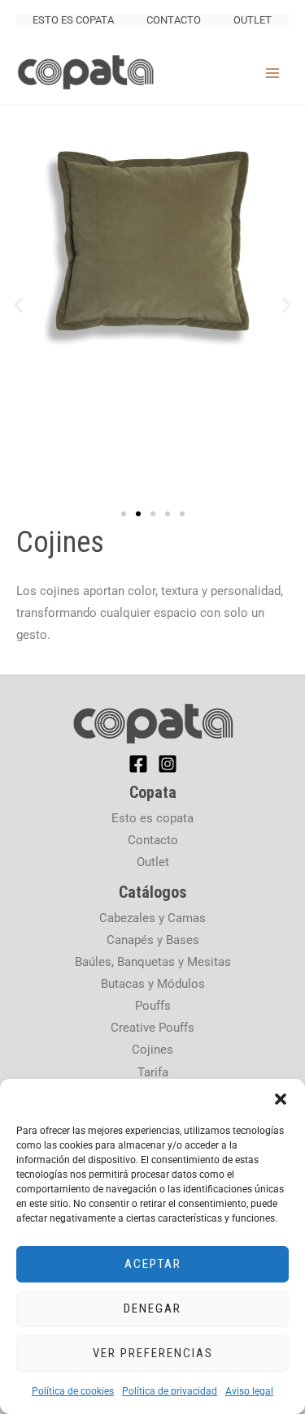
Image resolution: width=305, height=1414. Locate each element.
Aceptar (152, 1264)
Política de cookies (73, 1391)
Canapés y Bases (153, 940)
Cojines (152, 1049)
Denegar (152, 1308)
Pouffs (153, 1005)
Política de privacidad (169, 1391)
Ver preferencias (153, 1353)
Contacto (173, 20)
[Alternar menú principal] (272, 72)
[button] (280, 1099)
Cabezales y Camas (152, 918)
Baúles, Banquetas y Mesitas (153, 962)
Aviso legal (249, 1391)
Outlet (252, 20)
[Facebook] (138, 764)
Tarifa (152, 1072)
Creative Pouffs (152, 1027)
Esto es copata (73, 20)
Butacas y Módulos (153, 983)
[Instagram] (167, 764)
